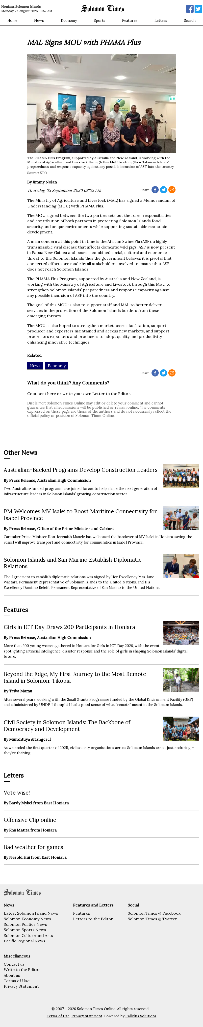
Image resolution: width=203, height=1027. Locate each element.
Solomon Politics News (25, 924)
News (39, 20)
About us (12, 975)
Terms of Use (16, 980)
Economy (69, 20)
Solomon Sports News (25, 929)
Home (12, 20)
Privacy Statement (21, 986)
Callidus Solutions (141, 1016)
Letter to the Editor (111, 393)
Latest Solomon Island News (31, 913)
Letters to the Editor (93, 918)
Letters (160, 20)
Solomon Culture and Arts (28, 935)
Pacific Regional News (24, 940)
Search (190, 20)
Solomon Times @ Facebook (154, 913)
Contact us (14, 964)
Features (129, 20)
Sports (99, 20)
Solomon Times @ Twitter (152, 918)
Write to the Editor (22, 969)
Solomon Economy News (27, 918)
